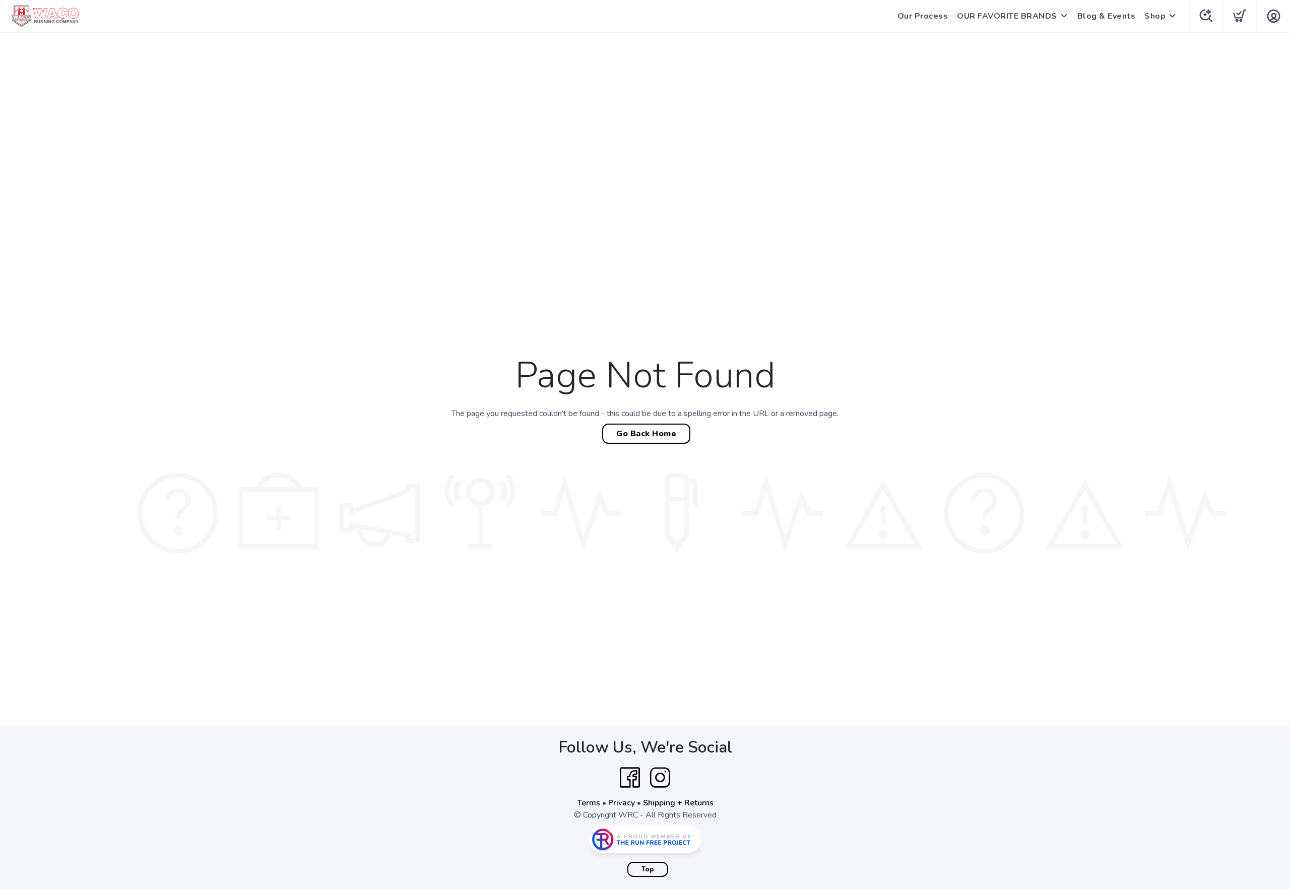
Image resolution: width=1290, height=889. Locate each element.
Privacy (621, 802)
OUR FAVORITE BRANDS (1007, 16)
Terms (588, 802)
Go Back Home (646, 433)
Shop (1155, 16)
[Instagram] (660, 778)
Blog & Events (1106, 16)
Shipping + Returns (678, 802)
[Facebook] (630, 778)
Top (647, 869)
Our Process (922, 16)
